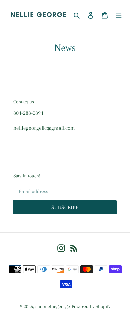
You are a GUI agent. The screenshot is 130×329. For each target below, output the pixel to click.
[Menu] (119, 15)
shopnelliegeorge (52, 306)
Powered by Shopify (91, 306)
